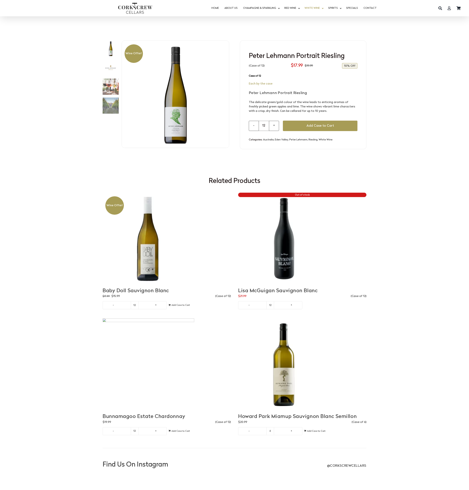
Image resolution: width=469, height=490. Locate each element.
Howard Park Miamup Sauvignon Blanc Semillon (297, 416)
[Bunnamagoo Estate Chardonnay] (167, 364)
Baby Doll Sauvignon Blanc (136, 290)
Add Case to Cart (320, 126)
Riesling (313, 139)
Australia (268, 139)
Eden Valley (281, 139)
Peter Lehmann (298, 139)
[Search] (440, 8)
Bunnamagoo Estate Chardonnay (144, 416)
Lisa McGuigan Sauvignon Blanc (277, 290)
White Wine (326, 139)
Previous (124, 94)
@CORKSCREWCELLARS (346, 466)
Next (226, 94)
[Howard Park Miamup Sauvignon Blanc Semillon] (302, 364)
